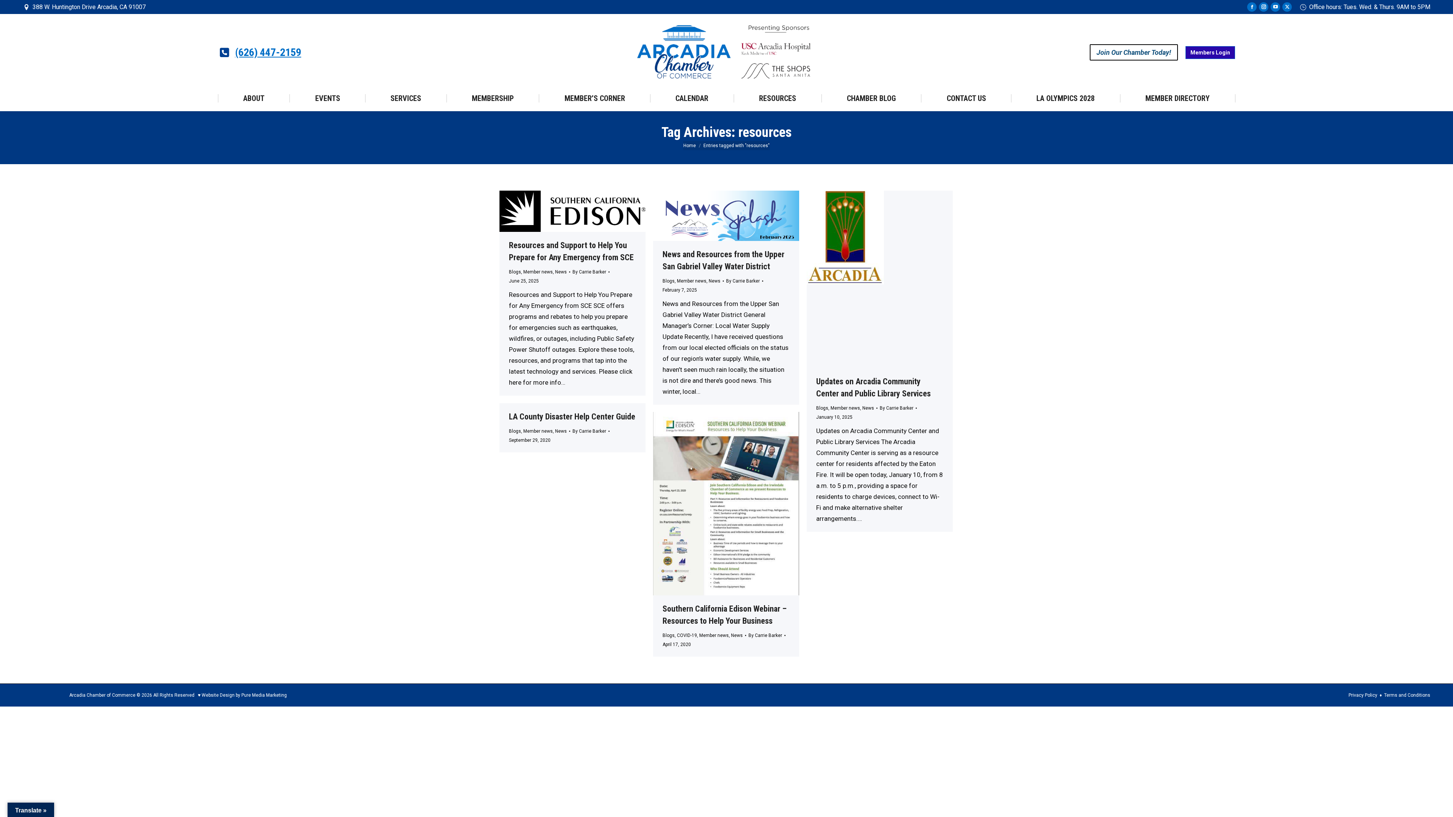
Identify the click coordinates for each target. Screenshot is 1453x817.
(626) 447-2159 (268, 53)
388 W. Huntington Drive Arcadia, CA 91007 (89, 7)
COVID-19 (687, 635)
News (561, 272)
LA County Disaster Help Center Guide (572, 416)
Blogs (515, 272)
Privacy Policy (1363, 695)
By (589, 272)
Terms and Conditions (1407, 695)
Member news (538, 272)
